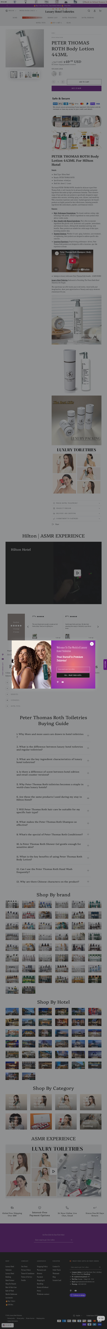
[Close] (91, 643)
